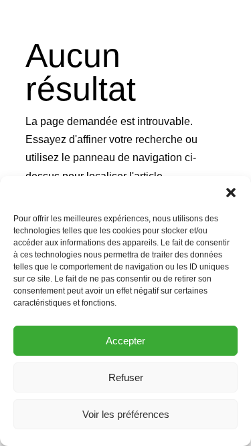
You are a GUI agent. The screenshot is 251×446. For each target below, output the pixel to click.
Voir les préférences (125, 414)
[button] (231, 192)
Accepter (125, 340)
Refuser (125, 377)
